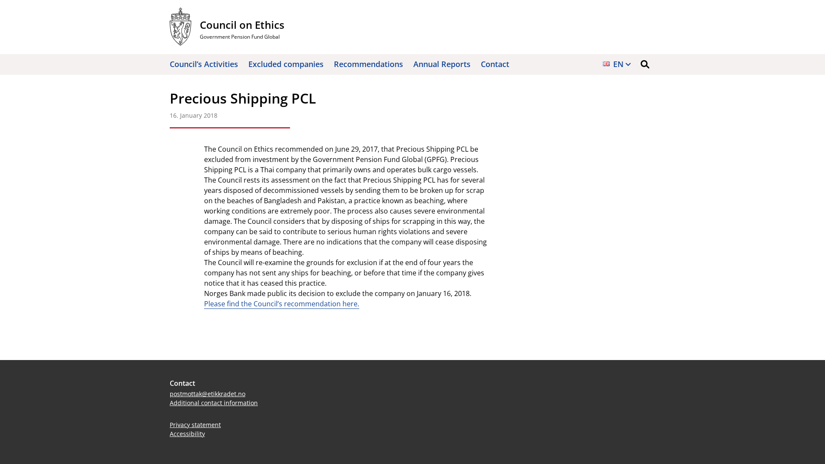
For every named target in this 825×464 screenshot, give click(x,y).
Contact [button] (495, 64)
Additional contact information (214, 403)
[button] (645, 64)
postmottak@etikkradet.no (207, 394)
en (618, 64)
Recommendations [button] (368, 64)
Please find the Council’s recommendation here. (281, 303)
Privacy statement (195, 425)
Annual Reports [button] (442, 64)
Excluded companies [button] (286, 64)
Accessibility (187, 434)
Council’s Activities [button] (204, 64)
